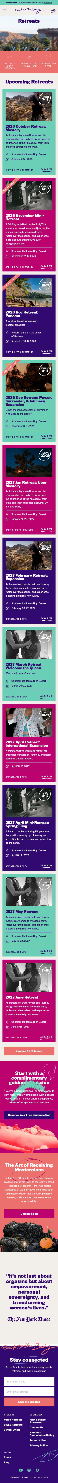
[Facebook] (37, 1470)
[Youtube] (21, 1470)
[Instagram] (29, 1470)
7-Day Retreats (13, 1419)
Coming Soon (29, 1213)
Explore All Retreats (29, 1050)
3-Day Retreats (13, 1424)
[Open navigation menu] (4, 11)
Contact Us (36, 1427)
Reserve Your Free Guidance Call (29, 1115)
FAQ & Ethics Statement (38, 1421)
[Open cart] (53, 11)
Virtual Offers (12, 1430)
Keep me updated (29, 1401)
